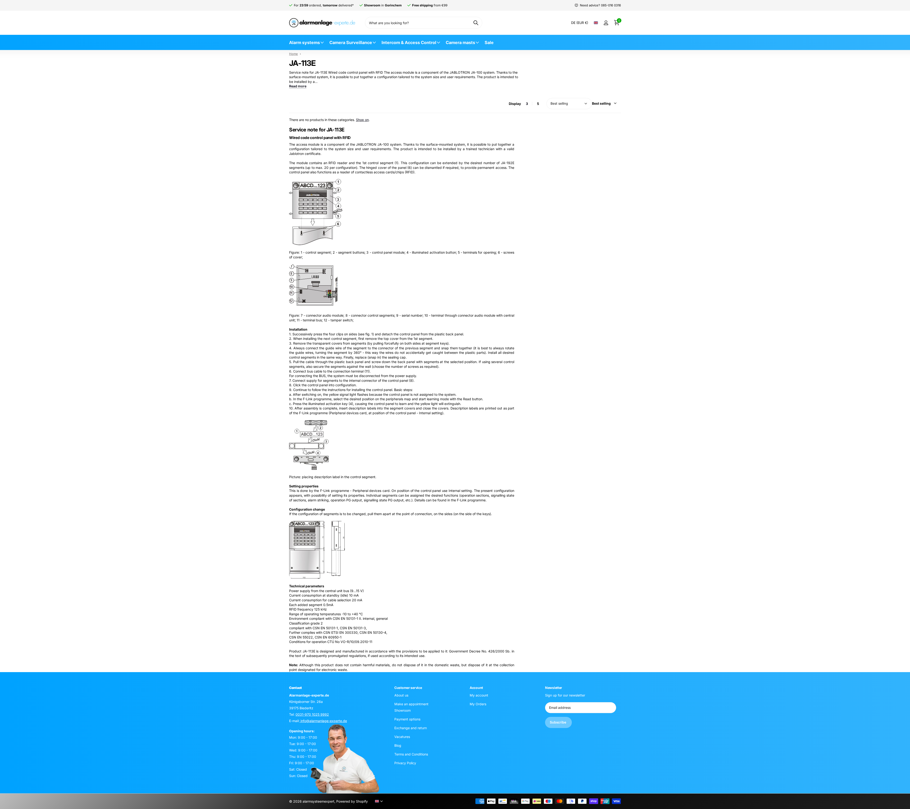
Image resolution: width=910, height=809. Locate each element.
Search (475, 23)
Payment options (407, 719)
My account (479, 695)
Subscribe (558, 722)
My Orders (478, 704)
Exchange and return (410, 728)
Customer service (408, 688)
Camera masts (460, 42)
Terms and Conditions (411, 754)
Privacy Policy (405, 763)
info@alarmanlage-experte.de (323, 721)
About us (401, 695)
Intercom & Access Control (409, 42)
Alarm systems (304, 42)
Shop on (362, 120)
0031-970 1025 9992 (312, 714)
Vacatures (402, 736)
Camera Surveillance (350, 42)
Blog (397, 745)
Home (293, 54)
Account (476, 688)
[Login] (606, 23)
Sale (489, 42)
